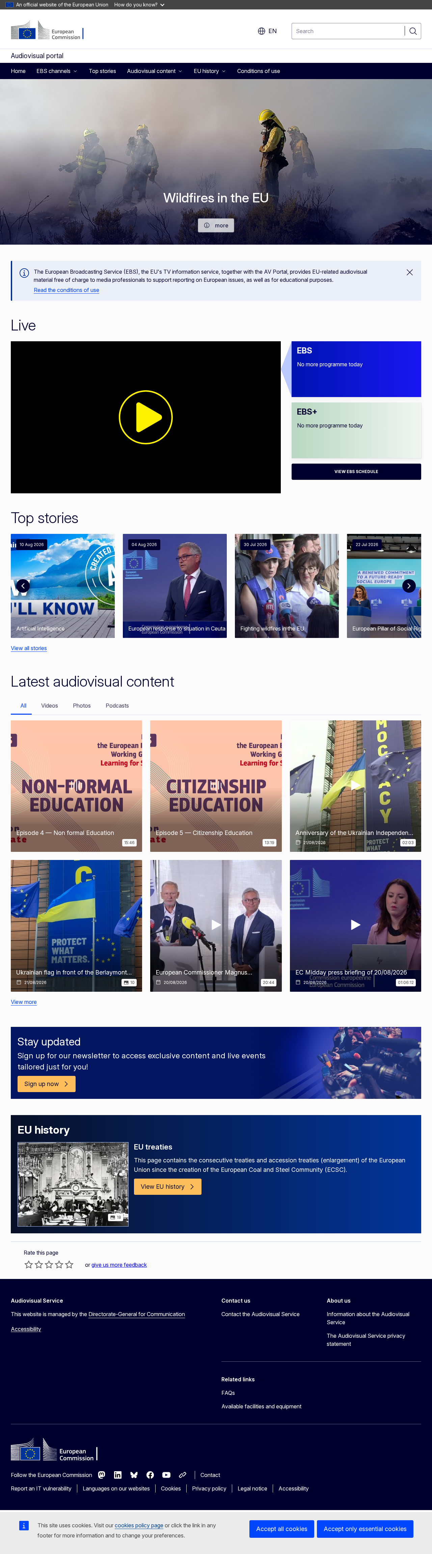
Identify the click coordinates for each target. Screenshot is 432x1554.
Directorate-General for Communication (136, 1314)
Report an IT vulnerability (41, 1488)
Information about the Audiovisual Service (368, 1318)
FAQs (228, 1392)
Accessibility (26, 1329)
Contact (210, 1475)
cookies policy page (139, 1525)
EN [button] (272, 30)
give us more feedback (119, 1264)
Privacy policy (209, 1488)
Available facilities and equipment (261, 1406)
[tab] (21, 706)
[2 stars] (34, 1264)
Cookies (171, 1488)
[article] (63, 586)
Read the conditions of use (66, 290)
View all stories (29, 648)
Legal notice (252, 1488)
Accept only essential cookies (365, 1528)
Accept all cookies (281, 1528)
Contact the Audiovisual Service (260, 1314)
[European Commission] (52, 30)
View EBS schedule (356, 471)
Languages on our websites (116, 1488)
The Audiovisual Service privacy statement (366, 1339)
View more (24, 1001)
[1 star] (29, 1264)
